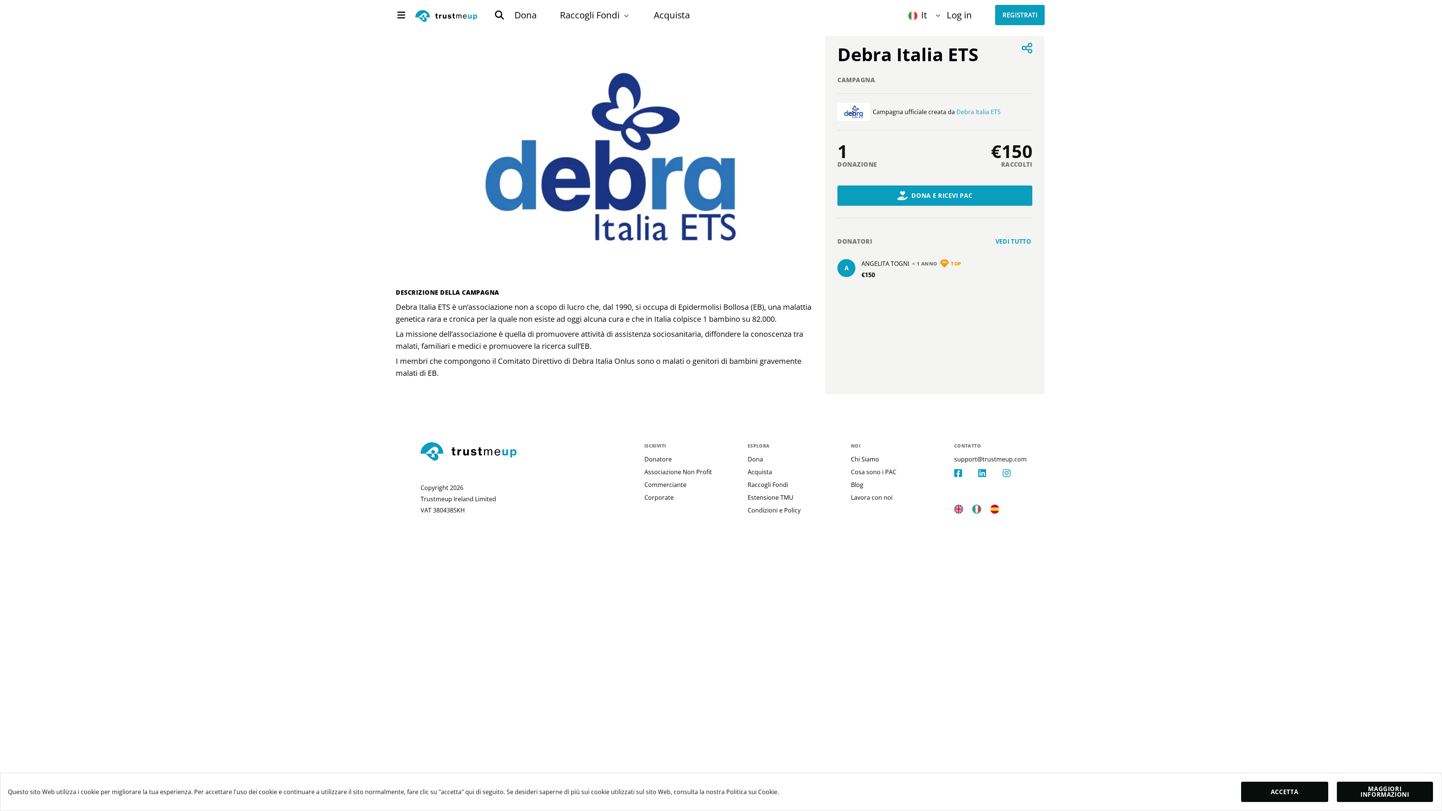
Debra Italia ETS (978, 112)
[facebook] (966, 473)
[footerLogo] (529, 452)
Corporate (659, 497)
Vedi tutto (1014, 241)
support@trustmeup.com (990, 459)
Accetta (1284, 792)
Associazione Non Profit (678, 472)
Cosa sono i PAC (873, 472)
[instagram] (1015, 473)
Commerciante (665, 484)
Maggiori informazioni (1385, 792)
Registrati (1020, 15)
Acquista (672, 15)
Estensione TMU (770, 497)
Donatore (658, 459)
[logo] (446, 16)
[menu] (401, 15)
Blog (857, 484)
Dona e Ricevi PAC (941, 195)
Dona (525, 15)
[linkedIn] (990, 473)
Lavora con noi (872, 497)
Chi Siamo (865, 459)
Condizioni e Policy (774, 510)
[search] (499, 15)
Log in (959, 15)
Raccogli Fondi (590, 15)
